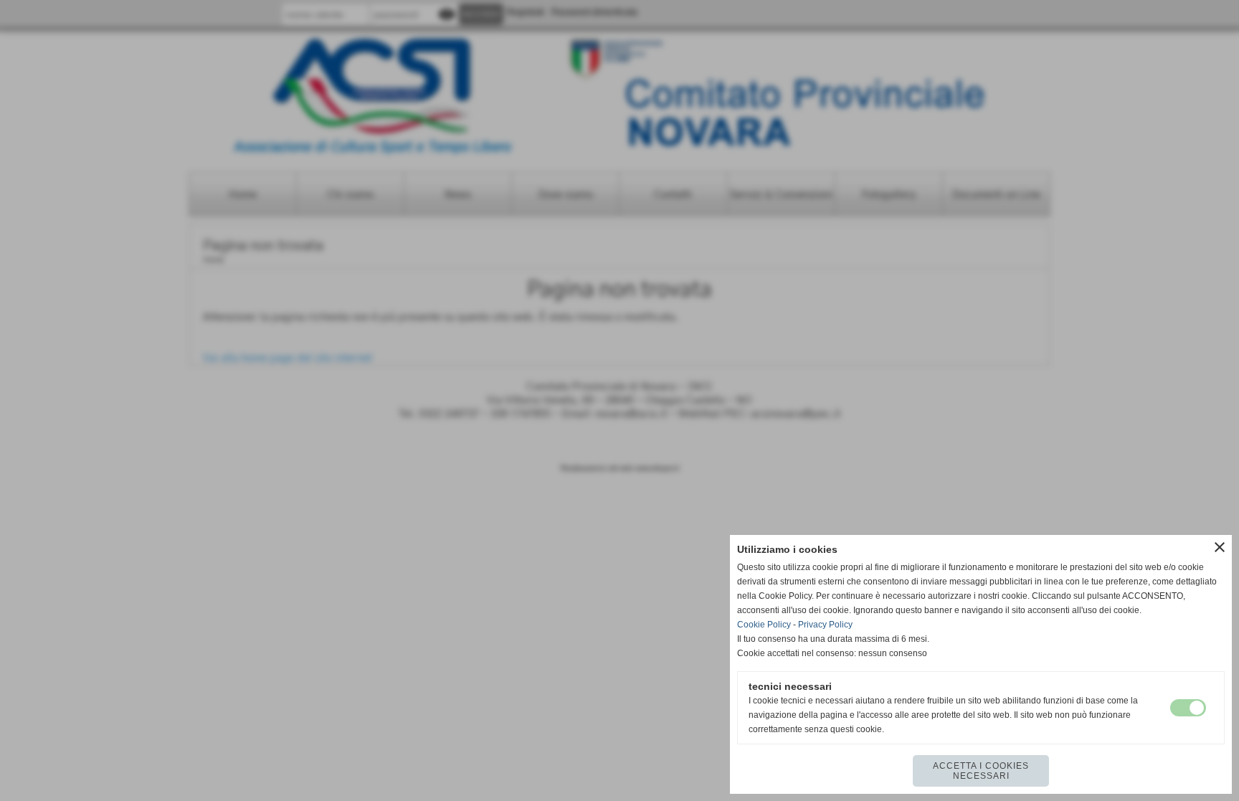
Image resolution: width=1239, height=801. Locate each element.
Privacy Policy (825, 625)
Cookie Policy (764, 625)
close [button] (1219, 547)
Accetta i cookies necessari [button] (981, 771)
